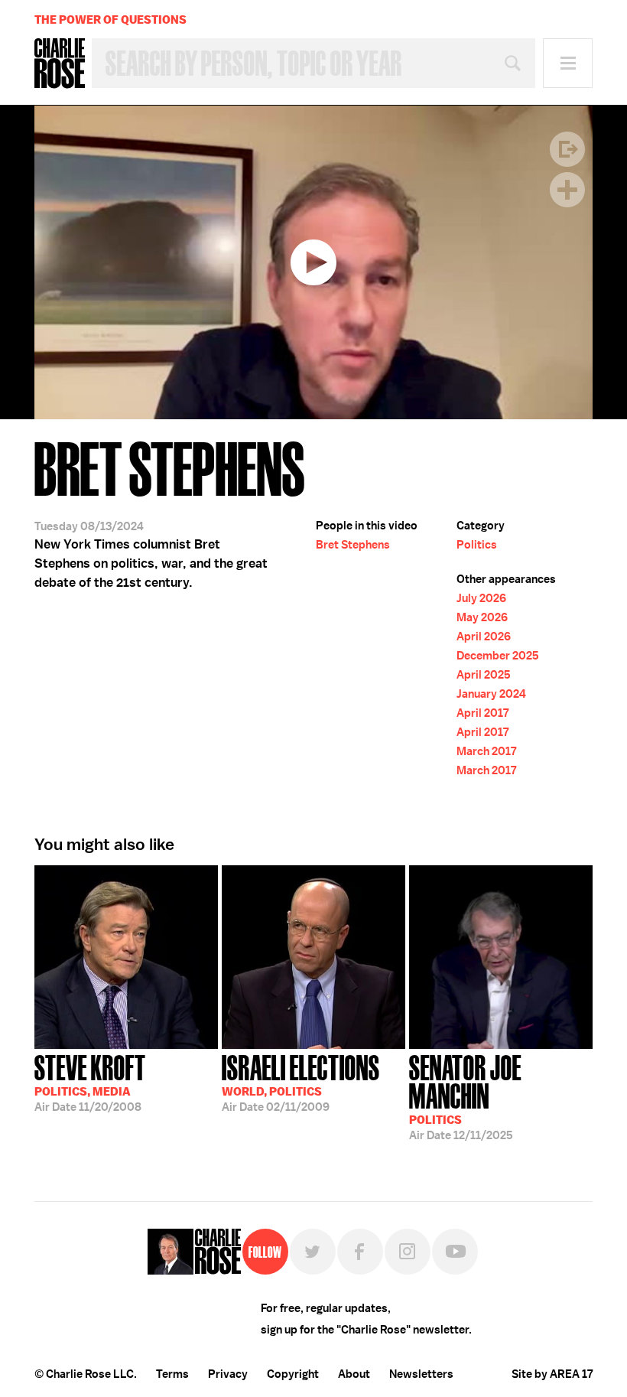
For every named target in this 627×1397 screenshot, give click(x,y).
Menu (568, 63)
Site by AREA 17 (552, 1374)
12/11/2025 (465, 1096)
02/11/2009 (301, 1082)
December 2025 (497, 655)
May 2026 (482, 617)
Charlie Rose (59, 63)
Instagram (407, 1252)
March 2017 (486, 751)
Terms (172, 1374)
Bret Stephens (353, 544)
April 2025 (483, 674)
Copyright (293, 1374)
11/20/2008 (90, 1082)
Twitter (313, 1252)
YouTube (455, 1252)
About (354, 1374)
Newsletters (421, 1374)
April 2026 (483, 636)
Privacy (228, 1374)
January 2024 (491, 694)
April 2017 (482, 713)
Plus (567, 189)
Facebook (360, 1252)
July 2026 (481, 598)
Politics (476, 544)
